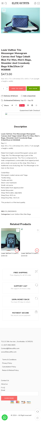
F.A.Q (3, 387)
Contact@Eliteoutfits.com (10, 348)
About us (4, 384)
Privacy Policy (7, 363)
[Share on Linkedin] (28, 105)
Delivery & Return (10, 96)
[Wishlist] (4, 10)
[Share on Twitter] (12, 105)
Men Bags (27, 214)
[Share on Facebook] (16, 105)
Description (20, 127)
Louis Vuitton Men (16, 214)
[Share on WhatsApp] (36, 105)
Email (3, 390)
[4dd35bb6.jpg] (20, 20)
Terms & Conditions (9, 359)
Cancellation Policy (9, 367)
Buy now (33, 88)
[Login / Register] (35, 3)
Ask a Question (29, 96)
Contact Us (5, 380)
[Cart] (38, 3)
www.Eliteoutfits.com (8, 352)
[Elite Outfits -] (20, 3)
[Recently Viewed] (37, 418)
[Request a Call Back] (37, 411)
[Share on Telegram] (32, 105)
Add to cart (17, 88)
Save (22, 105)
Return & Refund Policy (10, 370)
